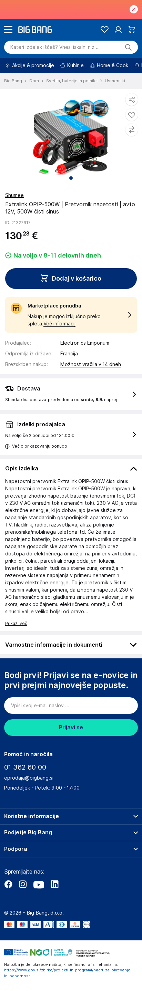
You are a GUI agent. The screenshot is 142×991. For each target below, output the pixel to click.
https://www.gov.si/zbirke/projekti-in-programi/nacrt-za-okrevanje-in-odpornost (68, 973)
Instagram (23, 884)
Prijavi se (71, 727)
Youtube (38, 884)
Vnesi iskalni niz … (55, 47)
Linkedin (54, 884)
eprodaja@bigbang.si (28, 778)
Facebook (8, 884)
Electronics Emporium (84, 343)
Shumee (14, 195)
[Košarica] (132, 29)
